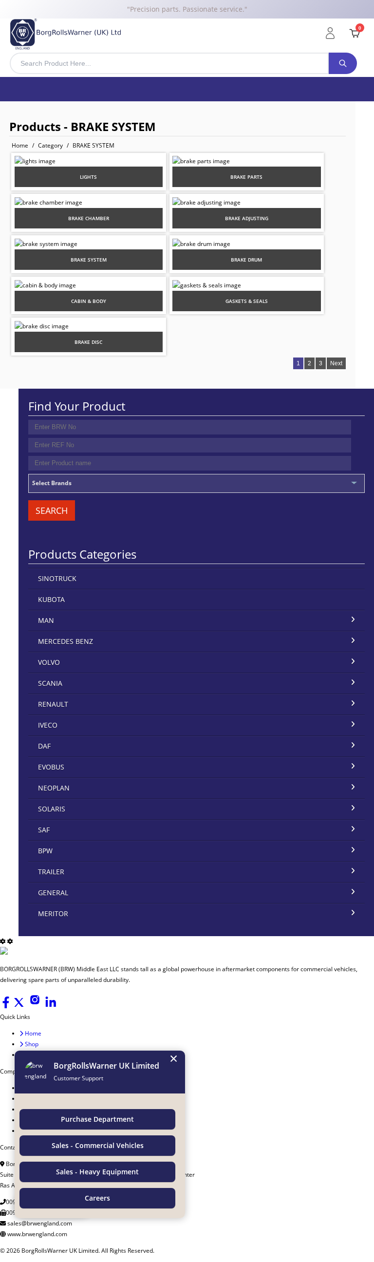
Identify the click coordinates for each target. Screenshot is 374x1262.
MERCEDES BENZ (65, 641)
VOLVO (49, 662)
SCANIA (50, 683)
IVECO (47, 725)
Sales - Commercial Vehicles (98, 1145)
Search (52, 510)
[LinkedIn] (50, 1006)
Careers (97, 1198)
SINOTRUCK (57, 578)
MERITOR (53, 913)
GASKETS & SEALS (246, 301)
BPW (45, 850)
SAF (44, 829)
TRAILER (51, 871)
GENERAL (53, 892)
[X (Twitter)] (19, 1006)
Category (50, 145)
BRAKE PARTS (246, 176)
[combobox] (169, 63)
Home (20, 145)
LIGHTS (88, 176)
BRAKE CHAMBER (88, 218)
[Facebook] (6, 1006)
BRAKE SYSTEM (93, 145)
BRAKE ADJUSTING (246, 218)
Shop (30, 1044)
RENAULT (53, 704)
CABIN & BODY (88, 301)
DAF (44, 746)
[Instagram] (35, 1006)
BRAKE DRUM (246, 259)
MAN (46, 620)
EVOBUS (51, 767)
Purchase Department (97, 1119)
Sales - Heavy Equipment (97, 1171)
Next (336, 363)
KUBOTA (51, 599)
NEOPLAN (54, 787)
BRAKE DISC (88, 342)
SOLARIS (51, 808)
